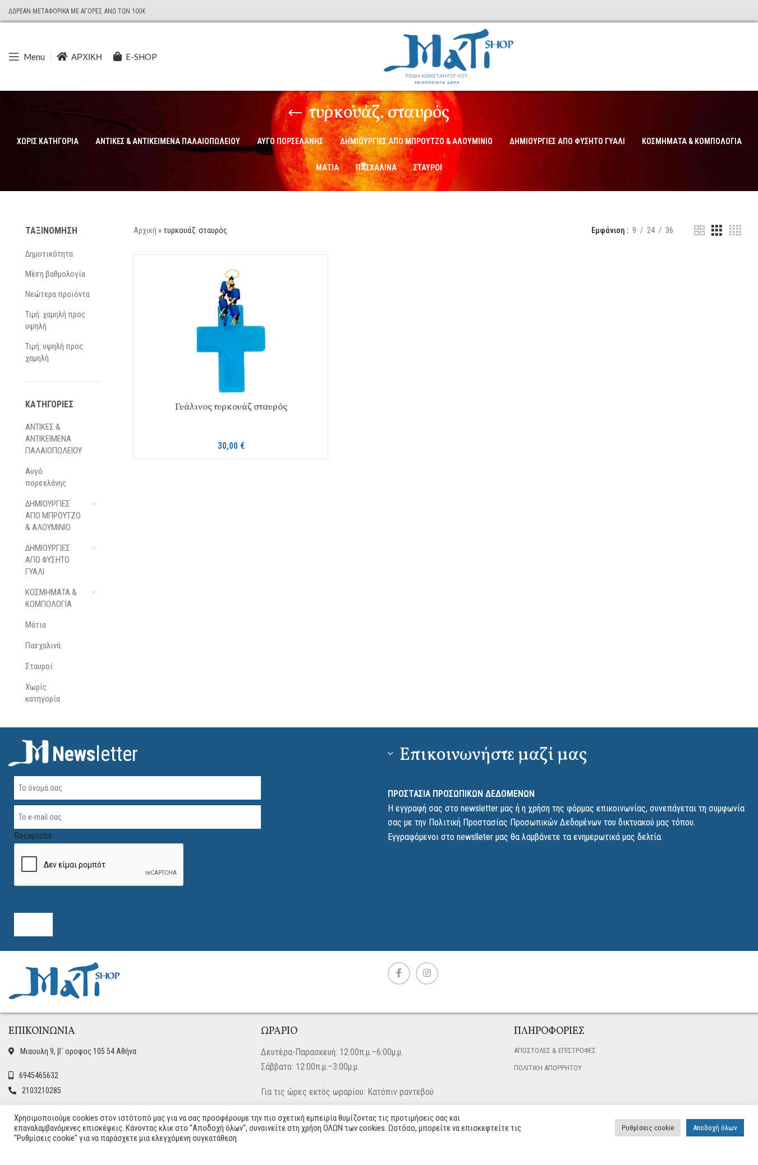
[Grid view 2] (699, 231)
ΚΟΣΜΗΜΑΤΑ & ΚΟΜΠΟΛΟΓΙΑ (51, 598)
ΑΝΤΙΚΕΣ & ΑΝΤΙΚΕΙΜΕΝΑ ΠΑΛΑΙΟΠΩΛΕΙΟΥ (53, 439)
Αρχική (145, 230)
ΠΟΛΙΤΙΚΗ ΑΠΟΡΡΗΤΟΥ (548, 1068)
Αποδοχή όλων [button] (715, 1128)
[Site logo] (449, 55)
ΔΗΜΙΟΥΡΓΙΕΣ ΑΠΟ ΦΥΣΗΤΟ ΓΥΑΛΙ (47, 560)
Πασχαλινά (43, 645)
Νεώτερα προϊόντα (57, 294)
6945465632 (38, 1075)
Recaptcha (33, 835)
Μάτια (35, 625)
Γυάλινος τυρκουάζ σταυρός (231, 407)
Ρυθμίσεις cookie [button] (648, 1128)
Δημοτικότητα (49, 254)
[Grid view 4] (735, 231)
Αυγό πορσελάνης (45, 477)
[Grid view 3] (716, 231)
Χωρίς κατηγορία (42, 693)
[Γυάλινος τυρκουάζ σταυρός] (231, 329)
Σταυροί (39, 666)
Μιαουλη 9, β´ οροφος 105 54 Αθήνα (78, 1051)
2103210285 (41, 1090)
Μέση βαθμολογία (55, 274)
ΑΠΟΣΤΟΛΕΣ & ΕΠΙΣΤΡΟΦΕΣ (555, 1050)
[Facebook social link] (399, 973)
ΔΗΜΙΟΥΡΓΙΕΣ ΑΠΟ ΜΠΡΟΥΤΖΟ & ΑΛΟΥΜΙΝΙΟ (53, 515)
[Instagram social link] (427, 973)
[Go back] (295, 113)
